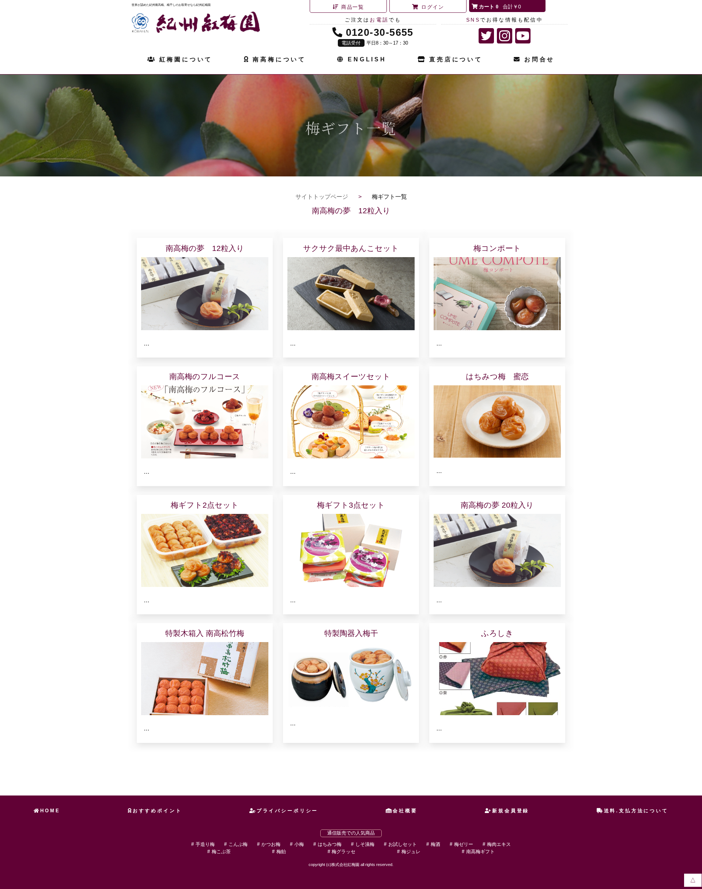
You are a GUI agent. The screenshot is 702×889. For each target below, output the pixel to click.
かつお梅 (270, 844)
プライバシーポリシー (287, 810)
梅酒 (435, 844)
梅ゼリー (463, 844)
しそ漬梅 (364, 844)
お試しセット (402, 844)
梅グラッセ (343, 851)
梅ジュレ (410, 851)
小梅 (299, 844)
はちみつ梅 (329, 844)
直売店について (455, 59)
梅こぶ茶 (221, 851)
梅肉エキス (499, 844)
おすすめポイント (157, 810)
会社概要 (405, 810)
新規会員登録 (510, 810)
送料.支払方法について (636, 810)
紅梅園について (185, 59)
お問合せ (539, 59)
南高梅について (279, 59)
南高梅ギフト (480, 851)
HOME (50, 810)
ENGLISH (367, 59)
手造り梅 (205, 844)
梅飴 (281, 851)
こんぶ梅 (238, 844)
